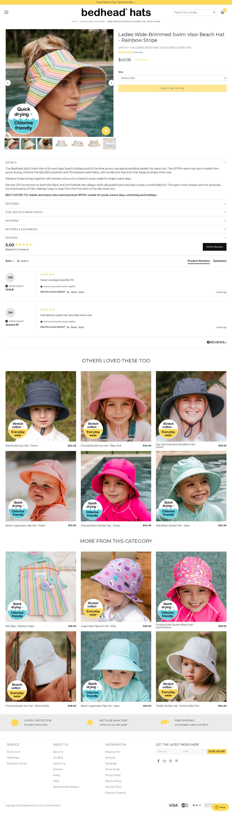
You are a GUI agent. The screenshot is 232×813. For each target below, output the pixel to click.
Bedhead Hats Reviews (66, 786)
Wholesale (111, 763)
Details (11, 162)
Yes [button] (68, 292)
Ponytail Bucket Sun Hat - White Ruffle (27, 706)
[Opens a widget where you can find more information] (220, 807)
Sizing (56, 775)
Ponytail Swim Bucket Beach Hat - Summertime (175, 626)
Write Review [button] (214, 246)
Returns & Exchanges (21, 229)
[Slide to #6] (110, 143)
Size (120, 72)
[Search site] (214, 12)
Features (12, 203)
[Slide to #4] (77, 143)
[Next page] (111, 83)
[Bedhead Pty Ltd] (116, 12)
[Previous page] (8, 83)
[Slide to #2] (44, 143)
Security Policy (113, 786)
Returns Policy (113, 781)
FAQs (56, 781)
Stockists (110, 757)
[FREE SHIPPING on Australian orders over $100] (165, 722)
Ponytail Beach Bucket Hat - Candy (100, 525)
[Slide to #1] (12, 143)
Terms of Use (112, 769)
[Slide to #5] (94, 143)
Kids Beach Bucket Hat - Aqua (172, 525)
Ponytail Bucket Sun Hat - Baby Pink (101, 445)
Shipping (12, 220)
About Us (58, 751)
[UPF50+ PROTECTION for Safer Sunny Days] (15, 722)
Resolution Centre (17, 763)
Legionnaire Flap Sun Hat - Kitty (98, 626)
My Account (13, 751)
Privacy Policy (113, 775)
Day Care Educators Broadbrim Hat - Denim (176, 445)
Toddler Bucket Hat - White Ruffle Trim (177, 706)
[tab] (199, 261)
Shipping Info (112, 751)
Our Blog (58, 757)
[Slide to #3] (61, 143)
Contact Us (59, 763)
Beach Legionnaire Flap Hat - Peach (25, 525)
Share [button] (81, 292)
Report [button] (74, 292)
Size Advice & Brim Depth (24, 212)
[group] (22, 245)
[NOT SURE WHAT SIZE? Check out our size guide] (90, 722)
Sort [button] (9, 260)
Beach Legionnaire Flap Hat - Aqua (100, 706)
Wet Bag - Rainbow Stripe (20, 626)
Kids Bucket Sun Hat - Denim (22, 445)
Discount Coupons (115, 792)
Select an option (172, 88)
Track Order (13, 757)
